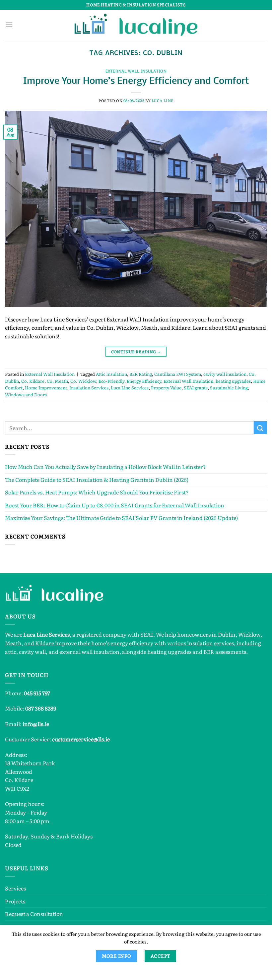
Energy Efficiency (144, 381)
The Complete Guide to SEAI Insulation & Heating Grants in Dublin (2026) (96, 480)
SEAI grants (196, 387)
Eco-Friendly (111, 381)
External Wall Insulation (136, 72)
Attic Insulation (111, 374)
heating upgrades (233, 381)
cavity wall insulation (224, 374)
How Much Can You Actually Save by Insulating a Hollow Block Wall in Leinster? (105, 467)
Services (15, 888)
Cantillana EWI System (177, 374)
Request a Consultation (34, 914)
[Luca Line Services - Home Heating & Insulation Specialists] (136, 25)
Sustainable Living (229, 387)
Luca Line (162, 100)
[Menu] (9, 25)
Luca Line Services (130, 387)
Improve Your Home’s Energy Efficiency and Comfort (136, 81)
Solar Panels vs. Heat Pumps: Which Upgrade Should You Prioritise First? (97, 492)
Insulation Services (88, 387)
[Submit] (260, 427)
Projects (15, 901)
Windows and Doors (26, 394)
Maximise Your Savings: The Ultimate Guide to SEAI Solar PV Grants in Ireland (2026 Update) (121, 518)
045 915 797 (37, 693)
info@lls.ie (36, 724)
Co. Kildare (32, 381)
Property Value (166, 387)
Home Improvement (46, 387)
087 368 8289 (40, 708)
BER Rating (140, 374)
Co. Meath (57, 381)
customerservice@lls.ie (81, 739)
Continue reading (136, 352)
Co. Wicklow (83, 381)
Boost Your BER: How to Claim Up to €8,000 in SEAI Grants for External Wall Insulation (114, 505)
